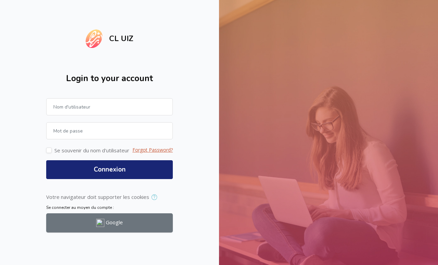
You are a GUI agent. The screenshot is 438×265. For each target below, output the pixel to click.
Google (113, 222)
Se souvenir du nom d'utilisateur (91, 150)
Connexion (110, 169)
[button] (156, 197)
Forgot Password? (152, 150)
